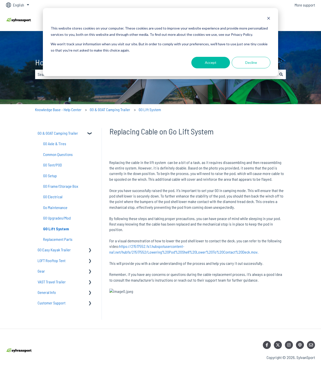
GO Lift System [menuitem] (56, 228)
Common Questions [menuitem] (58, 154)
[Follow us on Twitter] (278, 345)
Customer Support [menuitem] (51, 302)
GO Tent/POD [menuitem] (52, 164)
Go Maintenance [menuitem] (55, 207)
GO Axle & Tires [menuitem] (54, 143)
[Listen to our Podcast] (300, 345)
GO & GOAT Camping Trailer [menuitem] (58, 133)
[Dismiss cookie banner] (268, 19)
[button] (90, 133)
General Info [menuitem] (47, 292)
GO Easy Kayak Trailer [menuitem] (54, 249)
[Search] (281, 74)
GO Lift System (150, 109)
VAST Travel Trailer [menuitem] (52, 281)
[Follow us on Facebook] (267, 345)
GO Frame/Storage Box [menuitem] (60, 186)
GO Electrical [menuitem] (52, 196)
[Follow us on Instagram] (289, 345)
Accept (210, 62)
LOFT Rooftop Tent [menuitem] (51, 260)
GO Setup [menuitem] (50, 175)
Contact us (302, 20)
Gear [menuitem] (41, 271)
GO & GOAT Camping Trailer (110, 109)
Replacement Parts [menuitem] (57, 239)
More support (305, 5)
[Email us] (311, 345)
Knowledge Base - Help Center (58, 109)
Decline (251, 62)
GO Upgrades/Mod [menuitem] (57, 218)
